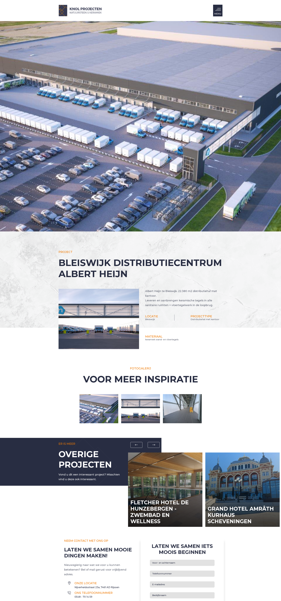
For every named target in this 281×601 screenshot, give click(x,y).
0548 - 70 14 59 (83, 596)
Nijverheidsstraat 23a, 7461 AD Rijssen (96, 587)
